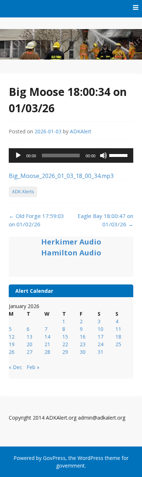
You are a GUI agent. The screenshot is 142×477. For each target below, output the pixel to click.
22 (65, 344)
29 (65, 351)
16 (83, 336)
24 (100, 344)
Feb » (33, 367)
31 (100, 351)
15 (65, 336)
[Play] (18, 155)
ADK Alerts (23, 192)
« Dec (15, 367)
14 (47, 336)
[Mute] (103, 155)
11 (118, 329)
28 (47, 351)
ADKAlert (80, 131)
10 (100, 329)
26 (12, 351)
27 (29, 351)
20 (29, 344)
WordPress (90, 457)
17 (100, 336)
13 (29, 336)
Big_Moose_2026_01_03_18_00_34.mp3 (61, 176)
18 (118, 336)
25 (118, 344)
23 (83, 344)
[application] (71, 155)
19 (12, 344)
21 (47, 344)
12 (12, 336)
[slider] (119, 154)
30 (83, 351)
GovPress (54, 457)
